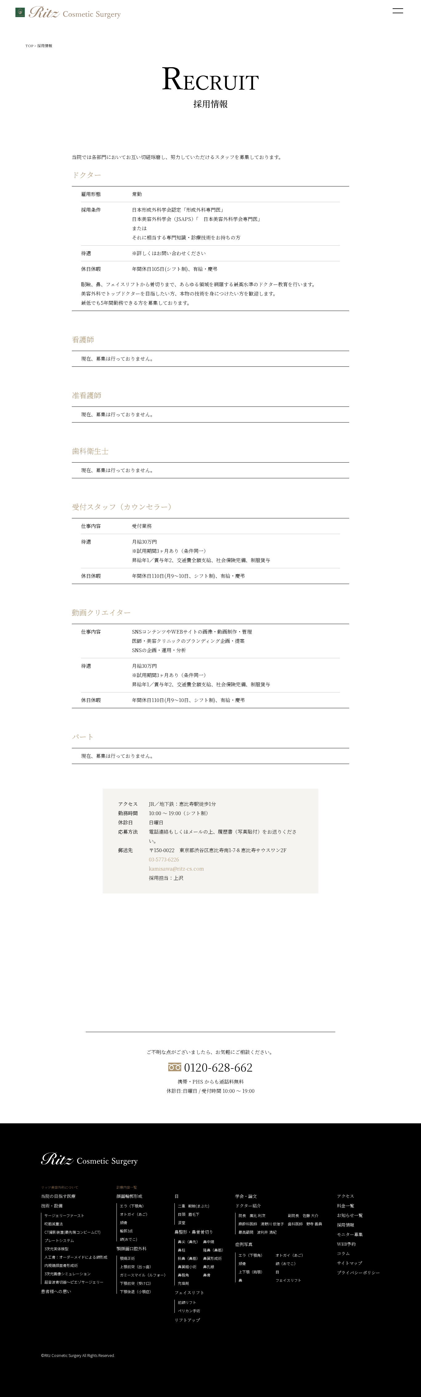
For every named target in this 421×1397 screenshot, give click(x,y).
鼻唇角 (183, 1275)
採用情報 (345, 1225)
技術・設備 (52, 1205)
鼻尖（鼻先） (189, 1242)
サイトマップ (349, 1263)
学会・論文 (246, 1196)
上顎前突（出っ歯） (136, 1266)
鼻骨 (207, 1275)
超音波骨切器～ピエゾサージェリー (74, 1282)
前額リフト (187, 1302)
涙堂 (181, 1222)
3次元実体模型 (56, 1249)
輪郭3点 (126, 1231)
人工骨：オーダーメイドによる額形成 (75, 1257)
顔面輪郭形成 (129, 1196)
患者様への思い (56, 1291)
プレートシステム (59, 1240)
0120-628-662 (218, 1066)
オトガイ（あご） (134, 1214)
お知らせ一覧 (350, 1215)
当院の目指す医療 (58, 1196)
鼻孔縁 (208, 1266)
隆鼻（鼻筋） (214, 1250)
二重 (181, 1206)
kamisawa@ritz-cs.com (176, 868)
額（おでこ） (287, 1263)
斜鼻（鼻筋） (189, 1258)
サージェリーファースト (64, 1215)
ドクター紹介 (248, 1205)
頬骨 (123, 1222)
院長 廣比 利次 (252, 1215)
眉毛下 (193, 1214)
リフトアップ (187, 1320)
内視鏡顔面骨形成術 (61, 1265)
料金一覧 (345, 1205)
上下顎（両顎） (251, 1272)
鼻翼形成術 (212, 1258)
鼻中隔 (208, 1242)
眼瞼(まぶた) (198, 1206)
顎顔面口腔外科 (131, 1248)
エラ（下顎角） (133, 1206)
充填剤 (183, 1283)
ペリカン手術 (189, 1311)
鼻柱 (181, 1250)
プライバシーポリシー (358, 1272)
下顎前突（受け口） (136, 1283)
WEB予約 (346, 1244)
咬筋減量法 (53, 1224)
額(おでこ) (128, 1239)
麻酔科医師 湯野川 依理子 (261, 1224)
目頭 (181, 1214)
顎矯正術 (127, 1258)
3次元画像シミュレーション (67, 1274)
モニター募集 (350, 1234)
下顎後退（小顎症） (136, 1291)
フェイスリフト (189, 1292)
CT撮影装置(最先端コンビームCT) (72, 1232)
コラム (343, 1253)
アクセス (345, 1196)
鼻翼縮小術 (187, 1266)
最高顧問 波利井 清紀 (257, 1232)
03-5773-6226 (164, 859)
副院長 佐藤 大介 (303, 1215)
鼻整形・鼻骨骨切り (193, 1232)
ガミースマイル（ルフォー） (144, 1275)
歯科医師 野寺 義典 (305, 1224)
